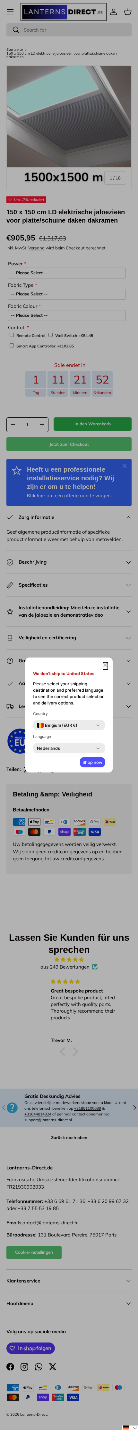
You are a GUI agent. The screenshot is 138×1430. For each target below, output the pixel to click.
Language (42, 736)
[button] (130, 1428)
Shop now (92, 762)
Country (40, 713)
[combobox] (57, 725)
